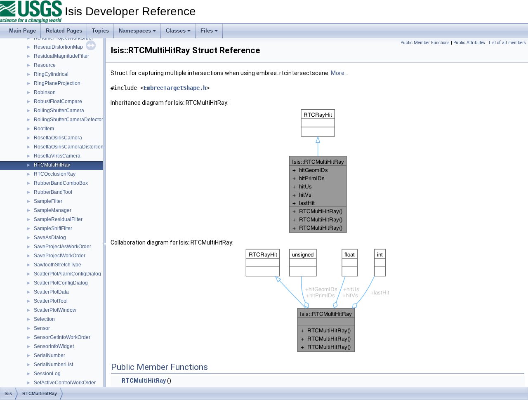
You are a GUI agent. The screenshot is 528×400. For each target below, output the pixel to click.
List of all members (507, 42)
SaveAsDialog (50, 237)
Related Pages (64, 31)
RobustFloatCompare (58, 101)
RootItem (44, 129)
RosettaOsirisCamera (58, 138)
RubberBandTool (53, 192)
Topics (100, 31)
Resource (45, 65)
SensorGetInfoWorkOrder (62, 337)
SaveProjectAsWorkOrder (62, 246)
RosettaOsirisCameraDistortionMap (73, 147)
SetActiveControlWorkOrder (65, 383)
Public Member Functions (425, 42)
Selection (44, 319)
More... (339, 73)
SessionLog (47, 373)
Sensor (42, 328)
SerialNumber (49, 355)
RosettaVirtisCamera (57, 156)
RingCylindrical (51, 74)
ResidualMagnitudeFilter (61, 56)
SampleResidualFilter (58, 219)
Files (206, 31)
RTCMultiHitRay (52, 165)
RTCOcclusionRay (54, 174)
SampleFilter (48, 201)
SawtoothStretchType (57, 265)
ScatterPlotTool (51, 301)
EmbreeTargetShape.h (175, 88)
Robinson (45, 92)
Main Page (22, 31)
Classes (176, 31)
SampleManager (52, 210)
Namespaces (135, 31)
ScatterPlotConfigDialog (61, 283)
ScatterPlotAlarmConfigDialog (67, 274)
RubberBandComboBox (61, 183)
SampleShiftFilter (53, 228)
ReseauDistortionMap (58, 47)
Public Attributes (469, 42)
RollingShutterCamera (59, 110)
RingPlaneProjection (57, 83)
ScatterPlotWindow (55, 310)
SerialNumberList (53, 364)
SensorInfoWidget (54, 346)
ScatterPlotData (51, 292)
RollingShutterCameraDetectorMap (73, 119)
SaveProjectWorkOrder (59, 256)
